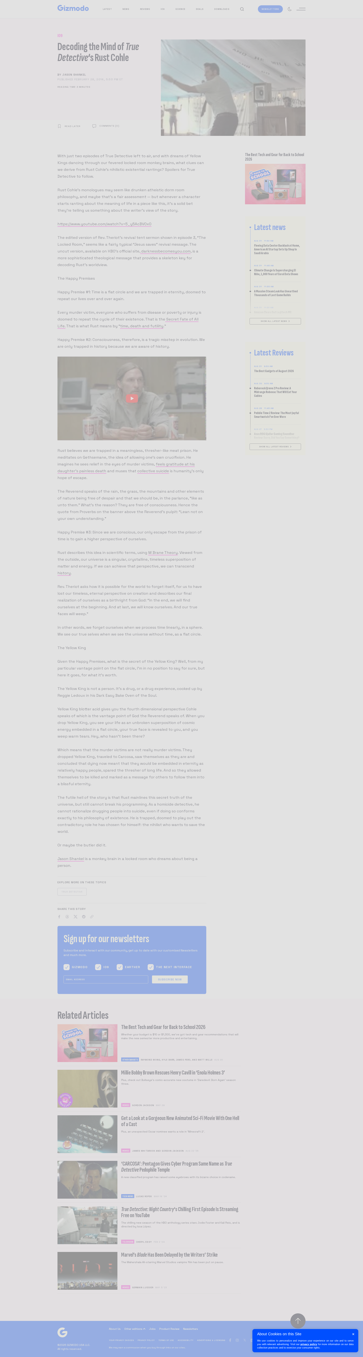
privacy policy (308, 1344)
